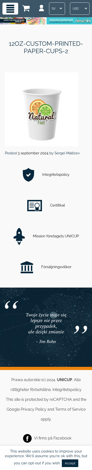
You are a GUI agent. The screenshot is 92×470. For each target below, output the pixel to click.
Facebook (62, 438)
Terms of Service (70, 409)
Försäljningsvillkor (55, 267)
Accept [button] (70, 463)
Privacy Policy (33, 409)
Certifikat (57, 205)
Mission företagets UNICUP (55, 236)
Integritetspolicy (55, 174)
